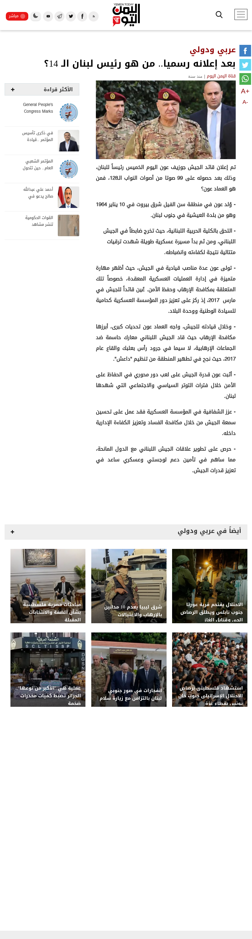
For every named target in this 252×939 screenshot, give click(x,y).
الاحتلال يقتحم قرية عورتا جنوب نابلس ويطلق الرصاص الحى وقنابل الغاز (211, 612)
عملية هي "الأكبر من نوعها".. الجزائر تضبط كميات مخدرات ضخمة (48, 695)
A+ (245, 91)
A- (245, 102)
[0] (245, 52)
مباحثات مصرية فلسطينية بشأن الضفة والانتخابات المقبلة (52, 612)
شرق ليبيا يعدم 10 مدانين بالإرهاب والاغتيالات (133, 611)
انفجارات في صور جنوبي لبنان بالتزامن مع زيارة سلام (131, 694)
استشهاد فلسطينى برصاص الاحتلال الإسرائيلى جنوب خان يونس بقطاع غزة (210, 695)
